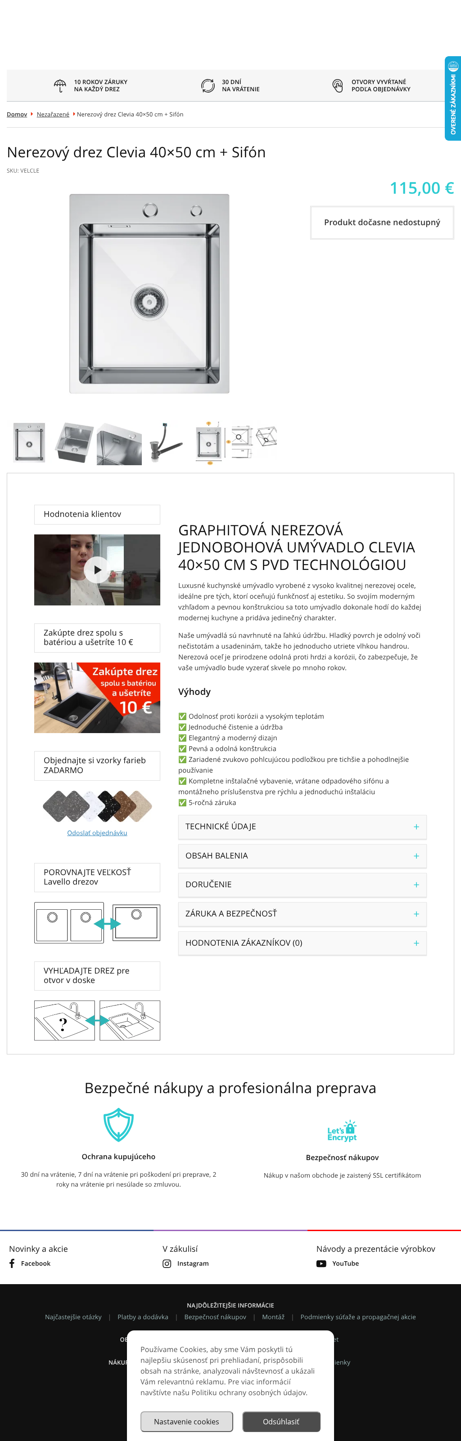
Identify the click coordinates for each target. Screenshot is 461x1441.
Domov (17, 114)
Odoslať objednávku (97, 833)
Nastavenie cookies (186, 1422)
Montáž (273, 1317)
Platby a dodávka (143, 1317)
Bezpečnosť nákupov (215, 1317)
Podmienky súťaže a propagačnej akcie (358, 1317)
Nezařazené (53, 114)
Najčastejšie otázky (73, 1317)
